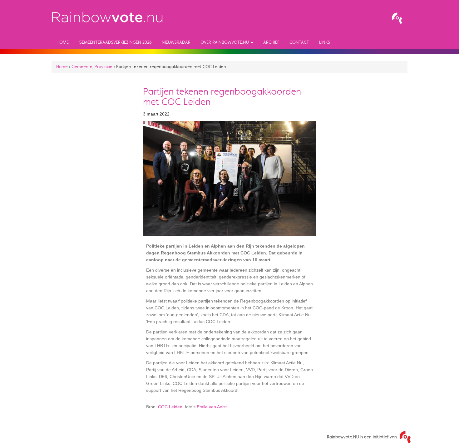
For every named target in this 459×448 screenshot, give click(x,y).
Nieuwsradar (176, 42)
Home (63, 42)
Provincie (103, 66)
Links (324, 42)
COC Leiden (170, 406)
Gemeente (82, 66)
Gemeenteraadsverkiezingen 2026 (115, 42)
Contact (299, 42)
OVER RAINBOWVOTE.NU (225, 42)
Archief (271, 42)
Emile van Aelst (212, 406)
